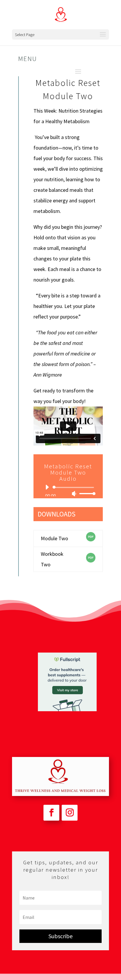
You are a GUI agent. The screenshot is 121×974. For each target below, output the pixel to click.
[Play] (47, 487)
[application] (68, 490)
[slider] (86, 493)
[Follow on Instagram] (70, 813)
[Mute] (74, 493)
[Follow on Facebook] (51, 813)
